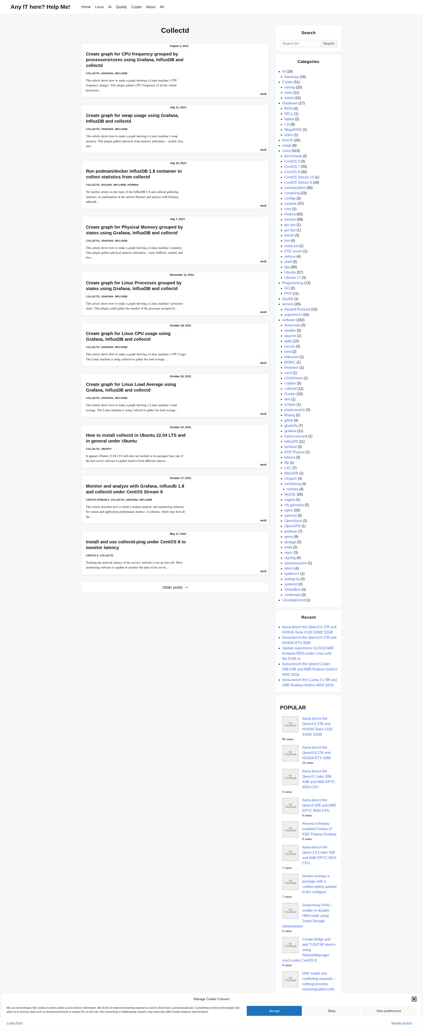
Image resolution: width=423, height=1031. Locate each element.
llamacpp (291, 77)
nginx (288, 510)
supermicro (293, 315)
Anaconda (292, 325)
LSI (287, 124)
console (290, 203)
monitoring (292, 484)
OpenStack (293, 521)
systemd (290, 584)
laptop (289, 119)
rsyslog (290, 558)
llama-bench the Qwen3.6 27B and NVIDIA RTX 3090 (316, 753)
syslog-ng (292, 579)
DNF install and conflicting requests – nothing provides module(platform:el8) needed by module (308, 984)
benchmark (293, 156)
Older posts (172, 587)
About (150, 7)
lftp (286, 463)
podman (133, 184)
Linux (99, 7)
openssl (290, 515)
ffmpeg (289, 415)
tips (287, 267)
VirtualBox (292, 589)
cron (287, 209)
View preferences (388, 1011)
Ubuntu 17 (292, 277)
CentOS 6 (292, 161)
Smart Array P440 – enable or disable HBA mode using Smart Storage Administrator (307, 915)
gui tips (290, 230)
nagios (289, 500)
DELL (288, 114)
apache (290, 336)
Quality (121, 7)
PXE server (293, 251)
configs (290, 198)
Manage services (401, 1023)
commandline (295, 188)
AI (109, 7)
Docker (106, 184)
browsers (291, 367)
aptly (288, 341)
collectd (92, 73)
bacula (289, 346)
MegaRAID (293, 129)
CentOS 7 (292, 166)
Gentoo (290, 219)
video (288, 135)
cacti (288, 373)
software (288, 320)
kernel (289, 235)
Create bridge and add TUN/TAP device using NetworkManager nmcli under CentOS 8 (309, 949)
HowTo (287, 140)
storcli (289, 568)
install (286, 145)
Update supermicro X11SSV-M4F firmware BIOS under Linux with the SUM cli (308, 653)
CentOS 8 (92, 555)
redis (288, 547)
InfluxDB (121, 73)
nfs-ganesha (294, 505)
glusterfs (291, 426)
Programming (292, 283)
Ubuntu (106, 449)
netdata (292, 489)
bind (287, 352)
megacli (290, 478)
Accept (274, 1011)
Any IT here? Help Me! (40, 7)
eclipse (290, 404)
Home (86, 7)
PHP (288, 293)
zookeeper (292, 595)
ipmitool (290, 447)
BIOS (288, 108)
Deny (332, 1011)
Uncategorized (293, 600)
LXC (287, 468)
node (288, 92)
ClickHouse (293, 378)
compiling (292, 193)
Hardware (290, 103)
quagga (290, 542)
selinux (290, 256)
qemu (288, 537)
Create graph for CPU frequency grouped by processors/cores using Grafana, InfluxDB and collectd (134, 60)
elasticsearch (294, 410)
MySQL (290, 494)
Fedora (290, 214)
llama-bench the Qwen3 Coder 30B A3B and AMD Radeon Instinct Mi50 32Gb (309, 669)
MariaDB (291, 473)
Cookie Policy (15, 1023)
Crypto (136, 7)
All (162, 7)
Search (328, 43)
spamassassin (295, 563)
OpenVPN (292, 526)
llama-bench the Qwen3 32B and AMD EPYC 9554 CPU (319, 805)
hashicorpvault (295, 436)
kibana (289, 457)
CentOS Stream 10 (299, 177)
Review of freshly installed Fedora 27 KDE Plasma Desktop (319, 829)
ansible (290, 330)
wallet (289, 98)
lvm (287, 240)
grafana (107, 73)
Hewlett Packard (297, 309)
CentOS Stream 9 (97, 499)
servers (288, 304)
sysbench (291, 574)
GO (287, 288)
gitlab (288, 420)
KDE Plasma (294, 452)
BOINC (290, 362)
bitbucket (291, 357)
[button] (414, 999)
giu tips (290, 225)
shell (288, 262)
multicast (291, 246)
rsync (288, 552)
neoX (263, 94)
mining (289, 87)
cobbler (290, 383)
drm (287, 399)
